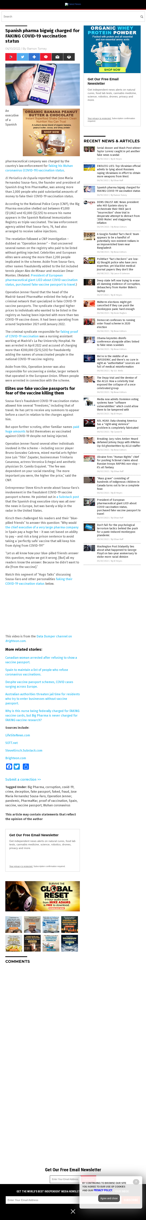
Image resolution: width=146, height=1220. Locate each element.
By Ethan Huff (117, 180)
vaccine (10, 805)
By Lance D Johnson (120, 273)
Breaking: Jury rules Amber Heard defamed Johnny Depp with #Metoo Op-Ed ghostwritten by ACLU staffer (118, 442)
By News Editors (119, 227)
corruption (52, 787)
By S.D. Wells (117, 371)
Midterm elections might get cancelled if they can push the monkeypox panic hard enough (116, 305)
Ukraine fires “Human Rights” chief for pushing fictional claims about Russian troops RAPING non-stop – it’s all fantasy (118, 462)
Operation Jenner (59, 796)
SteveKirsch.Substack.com (23, 750)
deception (22, 791)
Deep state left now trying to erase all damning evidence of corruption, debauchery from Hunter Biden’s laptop (118, 286)
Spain (73, 801)
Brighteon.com (15, 758)
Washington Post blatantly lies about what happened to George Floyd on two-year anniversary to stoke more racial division (117, 552)
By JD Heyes (116, 159)
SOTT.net (11, 743)
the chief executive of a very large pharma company (42, 527)
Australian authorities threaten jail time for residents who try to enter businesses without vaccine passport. (42, 698)
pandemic (12, 801)
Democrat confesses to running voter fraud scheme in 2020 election (116, 324)
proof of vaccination (53, 801)
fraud (65, 791)
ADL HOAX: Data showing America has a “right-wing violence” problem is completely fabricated (117, 424)
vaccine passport (29, 805)
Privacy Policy (103, 1190)
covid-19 (68, 787)
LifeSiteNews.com (17, 735)
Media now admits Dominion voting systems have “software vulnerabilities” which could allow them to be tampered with (118, 404)
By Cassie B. (116, 432)
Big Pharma (36, 787)
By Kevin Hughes (119, 313)
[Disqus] (42, 1014)
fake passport (40, 791)
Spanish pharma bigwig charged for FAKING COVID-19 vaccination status (118, 189)
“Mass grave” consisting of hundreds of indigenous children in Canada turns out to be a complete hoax (118, 484)
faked (56, 791)
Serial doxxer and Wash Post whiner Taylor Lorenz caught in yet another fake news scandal (119, 151)
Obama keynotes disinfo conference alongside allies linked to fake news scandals (118, 342)
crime (9, 791)
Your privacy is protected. (21, 866)
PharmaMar (29, 801)
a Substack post (67, 497)
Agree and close (109, 1198)
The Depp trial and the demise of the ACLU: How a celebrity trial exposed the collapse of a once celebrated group (117, 383)
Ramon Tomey (37, 48)
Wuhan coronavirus (56, 805)
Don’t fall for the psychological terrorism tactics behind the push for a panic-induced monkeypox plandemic (117, 530)
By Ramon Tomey (119, 195)
